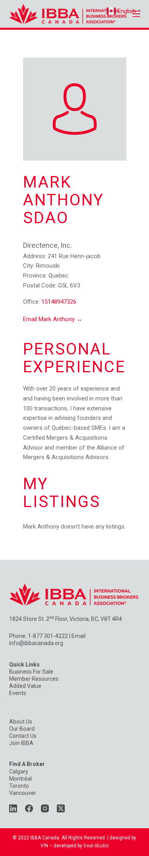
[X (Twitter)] (61, 808)
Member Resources (33, 679)
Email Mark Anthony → (52, 319)
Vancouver (22, 793)
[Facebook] (29, 808)
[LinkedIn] (13, 808)
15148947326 (58, 301)
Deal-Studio (95, 845)
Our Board (22, 729)
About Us (20, 721)
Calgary (18, 771)
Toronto (19, 786)
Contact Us (23, 736)
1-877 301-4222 (48, 636)
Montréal (20, 779)
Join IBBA (21, 743)
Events (17, 693)
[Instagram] (45, 808)
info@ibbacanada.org (36, 643)
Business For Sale (31, 671)
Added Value (25, 686)
